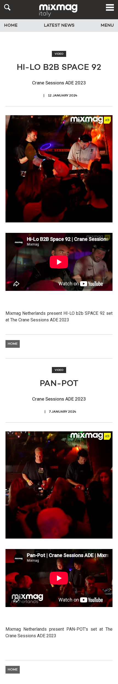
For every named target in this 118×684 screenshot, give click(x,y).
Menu (107, 25)
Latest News (59, 25)
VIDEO (59, 54)
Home (11, 25)
